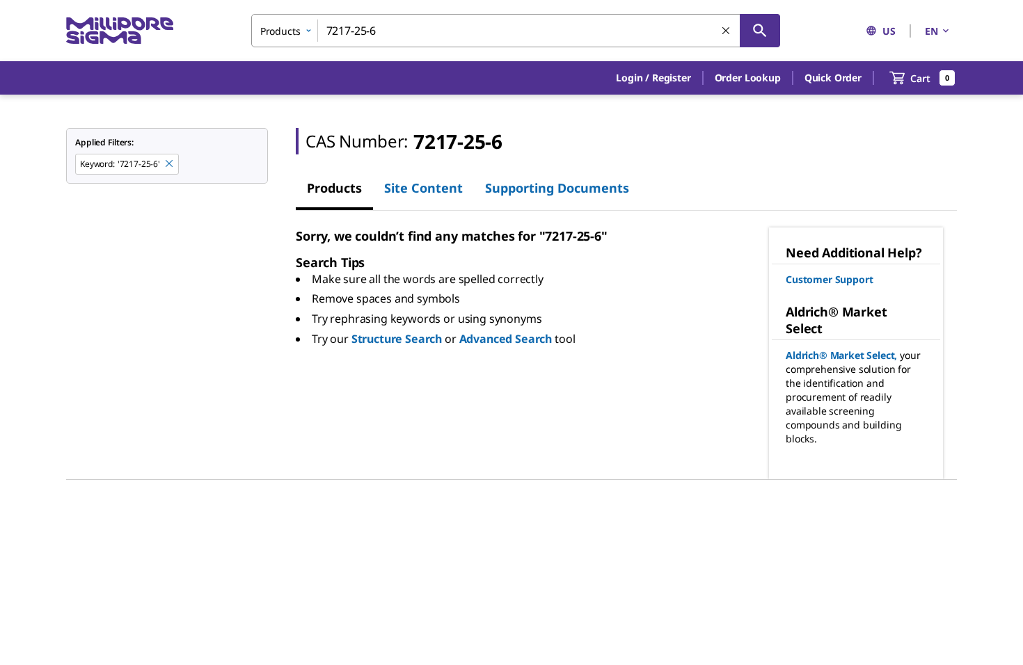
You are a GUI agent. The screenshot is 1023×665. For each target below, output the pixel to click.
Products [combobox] (280, 31)
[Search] (760, 30)
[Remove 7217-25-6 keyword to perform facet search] (170, 164)
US (889, 31)
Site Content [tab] (423, 187)
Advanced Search (506, 338)
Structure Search (396, 338)
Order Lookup (748, 77)
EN (931, 31)
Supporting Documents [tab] (557, 187)
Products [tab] (334, 187)
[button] (653, 78)
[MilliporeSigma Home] (119, 31)
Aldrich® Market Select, (841, 355)
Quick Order (833, 77)
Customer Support (829, 279)
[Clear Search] (726, 31)
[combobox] (515, 30)
